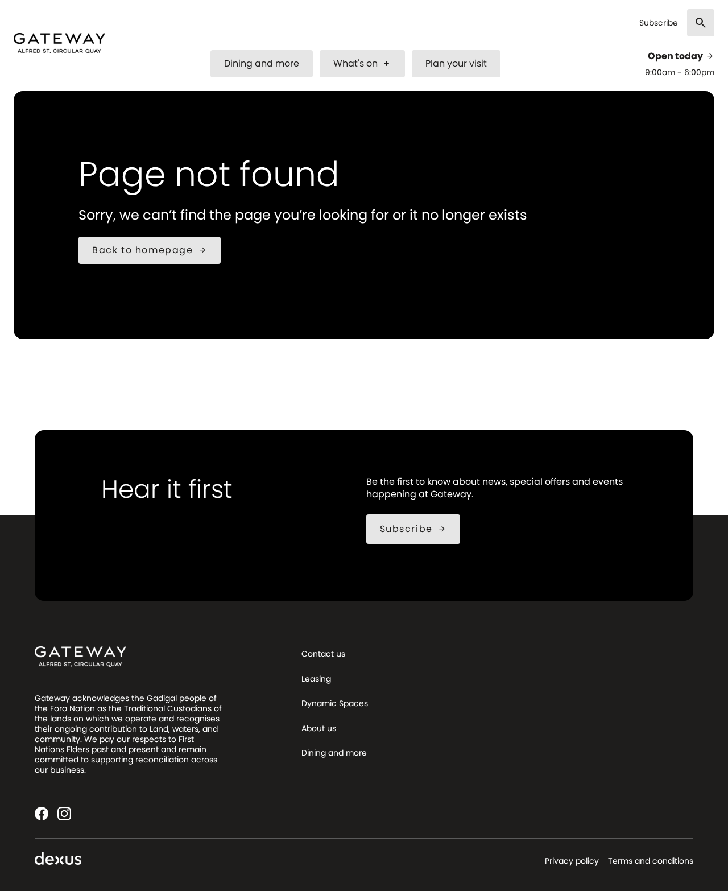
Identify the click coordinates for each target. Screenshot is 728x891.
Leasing (316, 678)
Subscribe (658, 23)
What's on (362, 63)
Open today (681, 56)
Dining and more (261, 63)
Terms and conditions (650, 861)
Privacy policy (572, 861)
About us (318, 728)
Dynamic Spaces (334, 703)
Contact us (323, 653)
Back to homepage (149, 250)
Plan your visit (456, 63)
